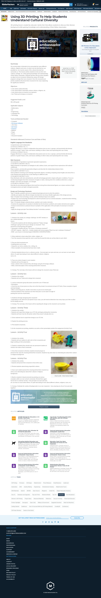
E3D (20, 486)
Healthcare (39, 11)
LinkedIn (52, 522)
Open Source (36, 490)
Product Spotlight (16, 502)
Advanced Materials (39, 498)
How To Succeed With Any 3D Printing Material (26, 11)
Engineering (37, 486)
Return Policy (10, 572)
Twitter (46, 522)
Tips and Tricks (36, 494)
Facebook (42, 522)
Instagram (49, 522)
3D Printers (23, 8)
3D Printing (14, 483)
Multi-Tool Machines (69, 502)
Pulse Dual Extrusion (69, 498)
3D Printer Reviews (82, 11)
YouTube (58, 522)
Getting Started (15, 506)
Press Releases (47, 483)
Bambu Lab (41, 8)
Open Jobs (33, 502)
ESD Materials (15, 490)
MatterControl (11, 11)
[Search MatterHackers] (71, 4)
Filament (13, 128)
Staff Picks (16, 8)
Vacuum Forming (57, 498)
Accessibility (10, 579)
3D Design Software (17, 123)
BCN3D (29, 490)
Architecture (65, 506)
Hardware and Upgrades (92, 11)
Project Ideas (28, 498)
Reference (48, 498)
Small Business (73, 11)
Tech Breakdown (70, 494)
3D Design (29, 483)
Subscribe (77, 518)
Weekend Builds (47, 11)
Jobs (7, 570)
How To (13, 494)
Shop (8, 538)
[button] (24, 4)
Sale (11, 8)
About (8, 559)
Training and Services (51, 8)
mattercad (65, 483)
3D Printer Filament (32, 8)
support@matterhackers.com (16, 533)
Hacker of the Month (28, 510)
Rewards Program (12, 568)
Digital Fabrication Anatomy (63, 490)
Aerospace (25, 502)
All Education (3, 11)
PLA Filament (61, 8)
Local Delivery (11, 566)
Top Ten (54, 494)
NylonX (23, 490)
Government (10, 552)
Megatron (44, 490)
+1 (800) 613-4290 (40, 1)
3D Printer (14, 126)
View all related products (90, 116)
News (8, 541)
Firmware (21, 483)
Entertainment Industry (48, 486)
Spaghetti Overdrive (56, 502)
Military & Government (43, 502)
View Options (84, 111)
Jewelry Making (28, 486)
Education (61, 494)
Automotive (14, 486)
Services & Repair (11, 554)
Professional (10, 545)
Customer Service (31, 1)
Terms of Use (10, 577)
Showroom (10, 543)
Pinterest (55, 522)
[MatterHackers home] (8, 4)
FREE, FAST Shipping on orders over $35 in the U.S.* (13, 1)
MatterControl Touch (61, 486)
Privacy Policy (11, 575)
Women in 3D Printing (63, 11)
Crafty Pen (51, 490)
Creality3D (54, 11)
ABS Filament (69, 8)
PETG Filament (77, 8)
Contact (9, 561)
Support (9, 549)
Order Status (10, 564)
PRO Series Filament (88, 8)
